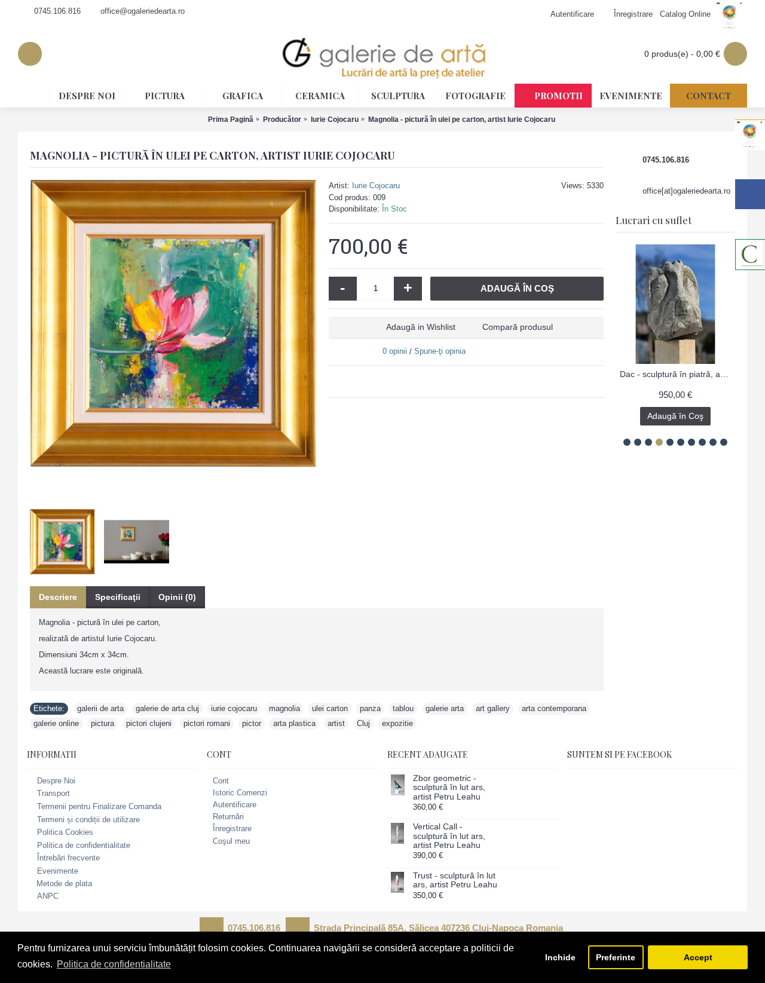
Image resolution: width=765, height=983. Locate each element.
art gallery (493, 708)
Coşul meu (231, 841)
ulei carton (330, 708)
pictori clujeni (149, 723)
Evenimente (57, 870)
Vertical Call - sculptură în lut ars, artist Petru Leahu (449, 836)
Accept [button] (698, 957)
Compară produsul (517, 327)
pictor (251, 723)
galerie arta (445, 708)
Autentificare (234, 804)
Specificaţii (117, 597)
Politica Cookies (65, 832)
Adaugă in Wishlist (420, 327)
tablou (403, 708)
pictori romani (206, 723)
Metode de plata (64, 883)
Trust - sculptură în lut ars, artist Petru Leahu (455, 880)
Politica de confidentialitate (83, 845)
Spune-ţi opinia (440, 351)
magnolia (284, 708)
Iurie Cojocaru (376, 185)
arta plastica (294, 723)
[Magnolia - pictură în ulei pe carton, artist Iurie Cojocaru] (173, 323)
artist (336, 723)
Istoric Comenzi (240, 792)
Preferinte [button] (615, 957)
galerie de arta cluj (167, 708)
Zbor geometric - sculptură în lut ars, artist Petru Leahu (449, 787)
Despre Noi (56, 780)
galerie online (56, 723)
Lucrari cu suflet (653, 219)
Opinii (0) (177, 597)
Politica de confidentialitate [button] (114, 964)
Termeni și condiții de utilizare (88, 819)
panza (370, 708)
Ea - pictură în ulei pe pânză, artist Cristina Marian (678, 374)
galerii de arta (100, 708)
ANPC (48, 896)
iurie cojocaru (234, 708)
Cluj (363, 723)
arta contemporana (554, 708)
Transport (53, 793)
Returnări (228, 816)
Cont (221, 780)
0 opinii (394, 351)
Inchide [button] (560, 957)
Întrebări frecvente (68, 858)
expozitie (397, 723)
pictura (102, 723)
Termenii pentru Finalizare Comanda (99, 806)
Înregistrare (232, 828)
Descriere (58, 597)
